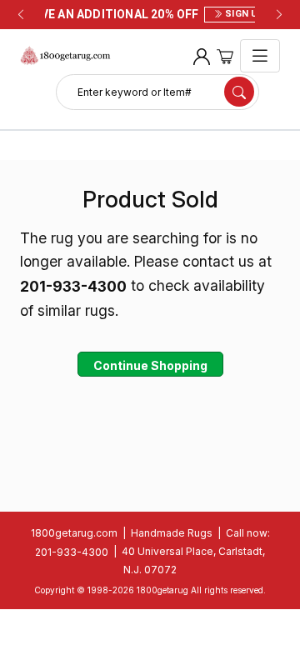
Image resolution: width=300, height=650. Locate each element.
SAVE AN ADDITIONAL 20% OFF (150, 14)
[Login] (201, 56)
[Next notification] (279, 15)
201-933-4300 (71, 552)
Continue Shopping (150, 365)
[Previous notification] (21, 15)
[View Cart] (225, 56)
